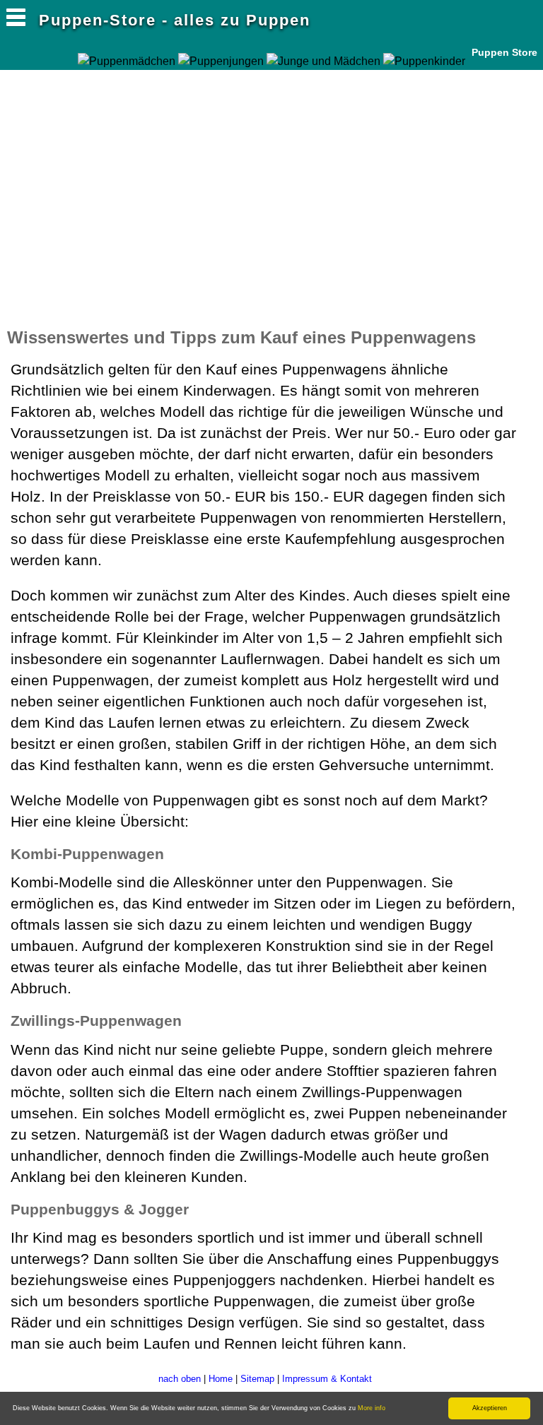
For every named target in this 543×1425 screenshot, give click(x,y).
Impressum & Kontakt (327, 1378)
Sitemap (257, 1378)
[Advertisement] (172, 176)
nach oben (179, 1378)
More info (371, 1408)
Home (221, 1378)
